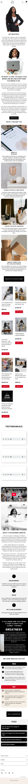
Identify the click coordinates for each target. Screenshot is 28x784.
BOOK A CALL (14, 118)
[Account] (22, 2)
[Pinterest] (5, 773)
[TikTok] (9, 773)
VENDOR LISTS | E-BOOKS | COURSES (14, 279)
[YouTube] (12, 773)
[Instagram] (2, 773)
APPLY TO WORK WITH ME (14, 714)
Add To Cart (5, 313)
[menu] (1, 2)
